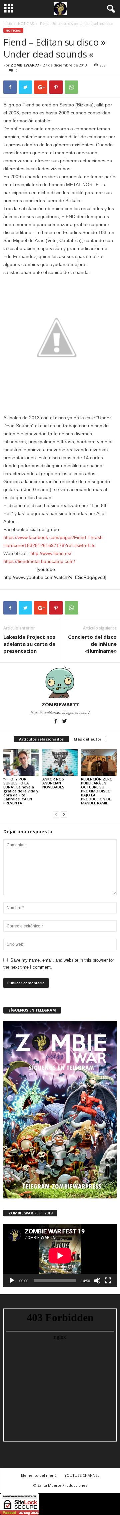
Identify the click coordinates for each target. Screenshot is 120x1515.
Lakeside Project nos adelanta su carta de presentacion (29, 643)
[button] (109, 9)
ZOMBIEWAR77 (25, 65)
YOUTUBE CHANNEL (81, 1475)
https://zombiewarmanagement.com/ (60, 713)
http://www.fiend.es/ (50, 553)
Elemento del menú (39, 1475)
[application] (60, 1255)
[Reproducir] (12, 1280)
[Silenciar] (97, 1280)
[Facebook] (56, 722)
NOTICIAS (26, 23)
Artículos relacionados (41, 739)
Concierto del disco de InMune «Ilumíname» (92, 643)
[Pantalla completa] (108, 1280)
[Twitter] (65, 722)
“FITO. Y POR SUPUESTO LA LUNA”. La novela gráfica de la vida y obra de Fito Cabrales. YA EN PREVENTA (20, 790)
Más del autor (87, 739)
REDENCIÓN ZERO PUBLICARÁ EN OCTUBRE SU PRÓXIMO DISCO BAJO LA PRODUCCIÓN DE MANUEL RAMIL (97, 790)
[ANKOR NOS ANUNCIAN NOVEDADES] (60, 762)
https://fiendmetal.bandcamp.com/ (39, 561)
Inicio (7, 23)
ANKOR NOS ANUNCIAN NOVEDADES (53, 782)
